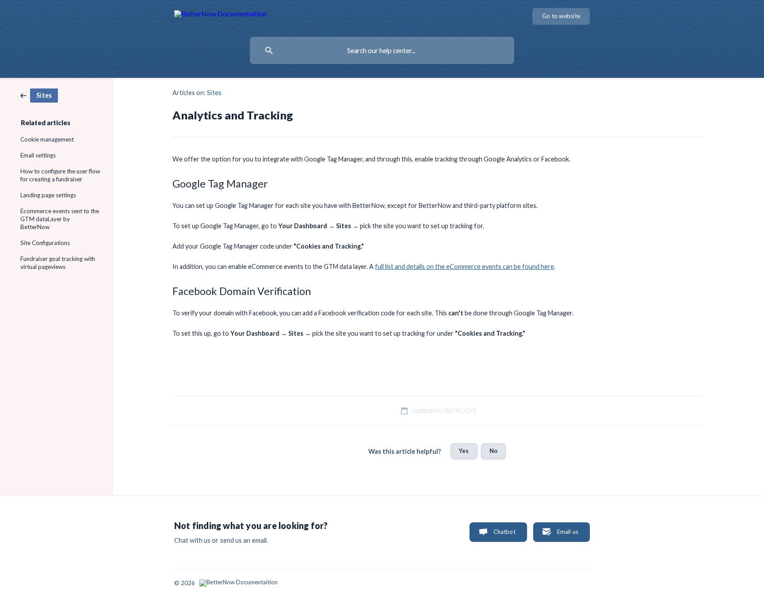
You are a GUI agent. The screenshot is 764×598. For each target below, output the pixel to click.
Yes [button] (464, 450)
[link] (39, 95)
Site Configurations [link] (45, 242)
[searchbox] (382, 50)
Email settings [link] (38, 155)
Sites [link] (214, 92)
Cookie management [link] (47, 139)
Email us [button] (567, 531)
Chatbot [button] (504, 531)
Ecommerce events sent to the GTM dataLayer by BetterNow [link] (59, 218)
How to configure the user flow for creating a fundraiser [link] (60, 175)
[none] (220, 15)
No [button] (493, 450)
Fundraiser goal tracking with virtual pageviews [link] (57, 262)
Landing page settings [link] (48, 195)
